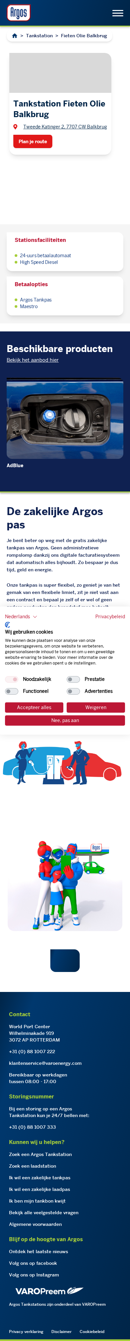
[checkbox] (11, 679)
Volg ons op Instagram (34, 1275)
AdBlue (15, 465)
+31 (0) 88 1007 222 (32, 1051)
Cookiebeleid (92, 1331)
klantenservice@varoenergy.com (45, 1063)
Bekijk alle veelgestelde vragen (43, 1213)
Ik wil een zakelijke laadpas (39, 1189)
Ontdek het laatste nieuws (38, 1251)
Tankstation (39, 36)
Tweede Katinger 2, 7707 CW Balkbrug (65, 126)
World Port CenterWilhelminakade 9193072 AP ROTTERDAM (34, 1033)
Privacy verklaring (26, 1331)
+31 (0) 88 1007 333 (32, 1127)
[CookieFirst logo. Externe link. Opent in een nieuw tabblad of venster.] (7, 625)
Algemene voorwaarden (35, 1224)
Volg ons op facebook (33, 1263)
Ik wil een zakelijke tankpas (39, 1178)
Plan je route (33, 141)
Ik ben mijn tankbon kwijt (37, 1201)
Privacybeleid (110, 616)
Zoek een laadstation (32, 1166)
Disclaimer (61, 1331)
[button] (21, 617)
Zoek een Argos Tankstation (40, 1154)
